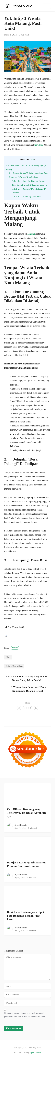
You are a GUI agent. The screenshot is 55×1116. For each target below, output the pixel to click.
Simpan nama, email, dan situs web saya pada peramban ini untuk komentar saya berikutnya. (24, 1015)
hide (32, 159)
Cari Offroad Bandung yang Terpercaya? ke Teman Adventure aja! (26, 813)
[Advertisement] (27, 1086)
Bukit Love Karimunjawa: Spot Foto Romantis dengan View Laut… (25, 916)
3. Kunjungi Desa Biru (26, 196)
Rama (11, 648)
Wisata (8, 657)
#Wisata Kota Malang (14, 666)
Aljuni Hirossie (21, 825)
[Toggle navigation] (47, 6)
